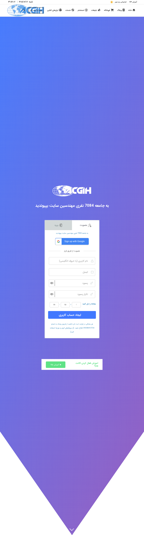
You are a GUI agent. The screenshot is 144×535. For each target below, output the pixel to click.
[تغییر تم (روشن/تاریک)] (111, 2)
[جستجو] (24, 10)
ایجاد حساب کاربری (70, 315)
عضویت (84, 225)
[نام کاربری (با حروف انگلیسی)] (92, 261)
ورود (56, 225)
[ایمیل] (92, 272)
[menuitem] (132, 2)
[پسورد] (91, 283)
